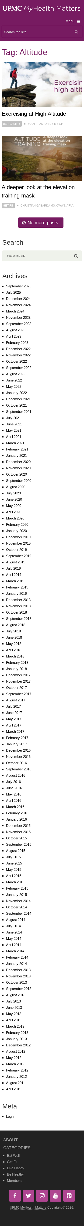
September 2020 (18, 481)
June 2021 (14, 424)
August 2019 (15, 562)
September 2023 (18, 324)
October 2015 (16, 838)
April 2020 (13, 512)
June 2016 (14, 788)
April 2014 (13, 945)
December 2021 (18, 399)
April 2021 (13, 437)
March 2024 (15, 311)
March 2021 (15, 443)
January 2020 (16, 531)
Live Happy (15, 1168)
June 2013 (14, 1007)
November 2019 (18, 543)
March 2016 (15, 807)
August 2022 (15, 374)
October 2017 (16, 688)
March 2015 (15, 882)
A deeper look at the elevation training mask (38, 191)
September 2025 (18, 286)
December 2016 (18, 750)
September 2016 (18, 769)
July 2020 (13, 493)
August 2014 (15, 920)
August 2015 (15, 851)
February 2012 (17, 1070)
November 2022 (18, 355)
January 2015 (16, 895)
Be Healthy (11, 123)
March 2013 (15, 1026)
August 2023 (15, 330)
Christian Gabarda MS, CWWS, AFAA (47, 205)
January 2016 (16, 819)
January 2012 (16, 1076)
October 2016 (16, 763)
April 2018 (13, 650)
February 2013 (17, 1033)
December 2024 (18, 299)
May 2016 (13, 794)
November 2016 (18, 757)
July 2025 (13, 292)
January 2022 (16, 393)
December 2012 (18, 1045)
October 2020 (16, 474)
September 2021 (18, 412)
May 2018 (13, 644)
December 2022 (18, 349)
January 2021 (16, 455)
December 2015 (18, 826)
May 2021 (13, 430)
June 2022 (14, 380)
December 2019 (18, 537)
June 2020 (14, 499)
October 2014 (16, 907)
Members (14, 1181)
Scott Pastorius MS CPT (46, 123)
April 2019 (13, 575)
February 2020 (17, 524)
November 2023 (18, 317)
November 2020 (18, 468)
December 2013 (18, 970)
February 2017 (17, 738)
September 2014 (18, 913)
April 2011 (13, 1089)
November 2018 (18, 606)
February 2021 (17, 449)
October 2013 (16, 982)
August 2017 (15, 700)
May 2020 (13, 506)
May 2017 (13, 719)
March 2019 (15, 581)
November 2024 (18, 305)
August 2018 (15, 625)
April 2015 (13, 876)
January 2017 (16, 744)
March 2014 (15, 951)
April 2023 (13, 336)
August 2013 (15, 995)
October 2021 (16, 405)
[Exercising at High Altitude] (42, 84)
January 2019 (16, 593)
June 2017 (14, 713)
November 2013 (18, 976)
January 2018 (16, 669)
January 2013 (16, 1039)
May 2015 (13, 869)
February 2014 (17, 957)
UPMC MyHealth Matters (28, 1207)
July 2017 (13, 706)
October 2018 (16, 612)
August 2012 (15, 1051)
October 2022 (16, 361)
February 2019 (17, 587)
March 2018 (15, 656)
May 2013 (13, 1014)
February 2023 (17, 343)
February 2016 (17, 813)
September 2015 (18, 844)
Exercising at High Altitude (34, 114)
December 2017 (18, 675)
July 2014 (13, 926)
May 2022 (13, 386)
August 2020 (15, 487)
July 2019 (13, 568)
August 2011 (15, 1083)
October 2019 (16, 550)
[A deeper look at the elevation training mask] (42, 158)
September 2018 (18, 619)
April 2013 (13, 1020)
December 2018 (18, 600)
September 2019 (18, 556)
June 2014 (14, 932)
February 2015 (17, 888)
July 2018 (13, 631)
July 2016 (13, 782)
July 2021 (13, 418)
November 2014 (18, 901)
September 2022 (18, 368)
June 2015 (14, 863)
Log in (10, 1116)
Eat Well (13, 1155)
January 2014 (16, 964)
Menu (70, 21)
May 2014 (13, 938)
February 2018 (17, 662)
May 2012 (13, 1058)
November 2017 (18, 681)
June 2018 (14, 637)
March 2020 (15, 518)
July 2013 (13, 1001)
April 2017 (13, 725)
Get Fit (8, 205)
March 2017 (15, 731)
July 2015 (13, 857)
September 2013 (18, 989)
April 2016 (13, 800)
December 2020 (18, 462)
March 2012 (15, 1064)
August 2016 (15, 775)
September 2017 (18, 694)
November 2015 (18, 832)
